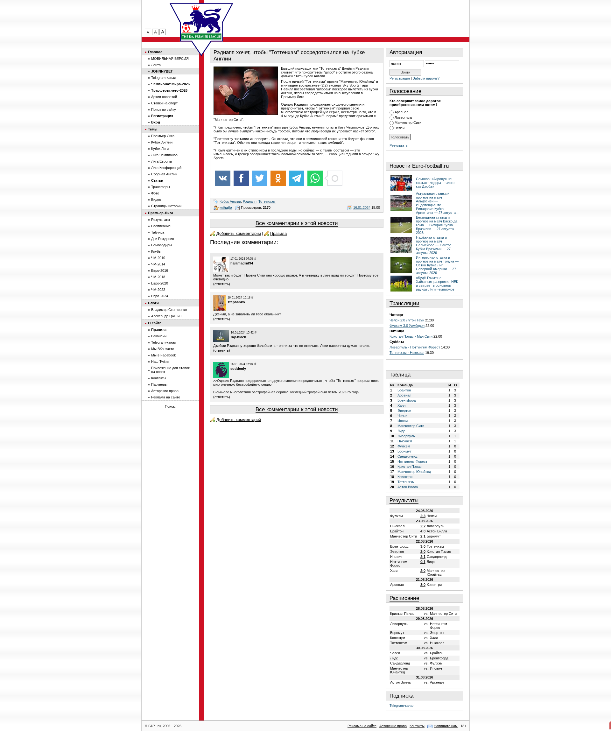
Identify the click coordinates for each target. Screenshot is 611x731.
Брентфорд (406, 400)
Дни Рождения (162, 239)
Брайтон (404, 390)
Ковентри (404, 477)
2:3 (422, 516)
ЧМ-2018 (158, 277)
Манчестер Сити (408, 122)
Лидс (401, 431)
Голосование (405, 91)
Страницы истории (166, 206)
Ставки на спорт (164, 103)
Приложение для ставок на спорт (170, 370)
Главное (155, 52)
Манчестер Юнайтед (414, 472)
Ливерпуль (403, 117)
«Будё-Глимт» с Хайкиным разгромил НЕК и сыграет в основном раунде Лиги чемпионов (437, 283)
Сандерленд (407, 456)
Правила (278, 233)
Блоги (153, 303)
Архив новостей (164, 97)
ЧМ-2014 (158, 264)
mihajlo (226, 207)
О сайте (154, 323)
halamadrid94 (241, 263)
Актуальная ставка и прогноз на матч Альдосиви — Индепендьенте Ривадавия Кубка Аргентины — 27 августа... (437, 203)
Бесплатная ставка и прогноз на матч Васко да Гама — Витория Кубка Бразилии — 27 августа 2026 (436, 225)
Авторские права (165, 391)
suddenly (238, 368)
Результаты (399, 145)
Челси (399, 128)
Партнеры (159, 384)
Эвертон (404, 410)
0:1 (422, 562)
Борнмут (404, 451)
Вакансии (158, 336)
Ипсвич (403, 421)
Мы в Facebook (163, 355)
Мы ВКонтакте (162, 349)
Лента (156, 65)
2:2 (422, 526)
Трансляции (404, 303)
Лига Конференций (166, 168)
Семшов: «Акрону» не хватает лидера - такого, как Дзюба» (435, 182)
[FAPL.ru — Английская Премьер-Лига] (201, 22)
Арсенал (401, 112)
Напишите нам (446, 726)
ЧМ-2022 (158, 290)
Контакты (158, 378)
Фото (155, 193)
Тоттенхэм (267, 201)
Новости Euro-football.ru (419, 166)
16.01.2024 (361, 207)
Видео (156, 199)
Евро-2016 (159, 270)
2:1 (422, 536)
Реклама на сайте (165, 397)
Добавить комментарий (238, 233)
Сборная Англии (164, 174)
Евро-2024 (159, 296)
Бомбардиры (161, 245)
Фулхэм (403, 446)
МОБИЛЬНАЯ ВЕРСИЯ (170, 58)
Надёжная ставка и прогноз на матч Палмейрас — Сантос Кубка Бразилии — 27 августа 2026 (434, 245)
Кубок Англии (230, 201)
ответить (221, 284)
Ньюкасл (404, 441)
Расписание (404, 598)
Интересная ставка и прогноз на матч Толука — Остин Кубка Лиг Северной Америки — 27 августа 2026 (437, 265)
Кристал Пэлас (409, 466)
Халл (401, 405)
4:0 (422, 531)
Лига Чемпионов (164, 155)
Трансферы (160, 187)
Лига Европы (161, 161)
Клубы (156, 251)
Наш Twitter (160, 361)
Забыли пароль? (426, 78)
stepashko (236, 302)
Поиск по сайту (163, 109)
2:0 (422, 551)
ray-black (238, 337)
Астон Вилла (407, 487)
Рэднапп (249, 201)
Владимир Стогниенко (169, 310)
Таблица (400, 375)
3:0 (422, 546)
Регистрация (400, 78)
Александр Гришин (166, 316)
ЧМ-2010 (158, 258)
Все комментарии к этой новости (297, 223)
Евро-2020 (159, 283)
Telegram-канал (402, 705)
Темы (152, 129)
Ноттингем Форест (412, 461)
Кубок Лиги (160, 149)
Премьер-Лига (162, 136)
